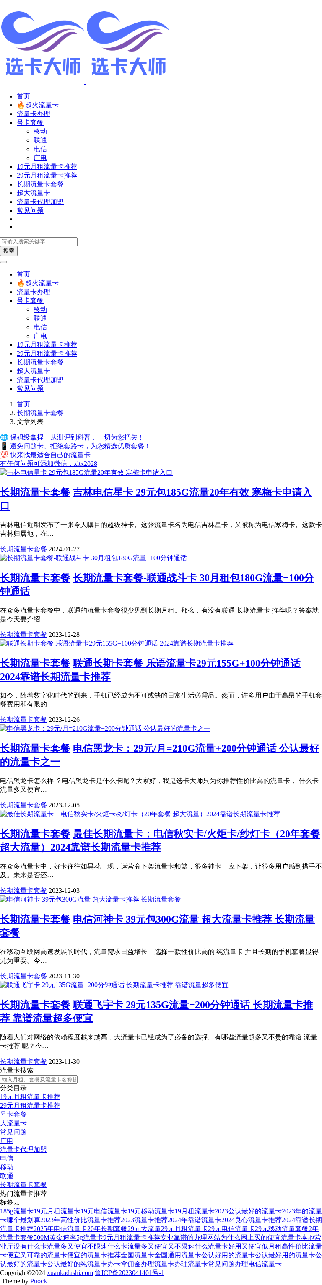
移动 (40, 131)
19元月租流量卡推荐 (47, 166)
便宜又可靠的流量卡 (37, 1255)
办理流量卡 (157, 1263)
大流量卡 (13, 1123)
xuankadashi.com (70, 1272)
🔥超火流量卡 (38, 105)
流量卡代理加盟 (40, 201)
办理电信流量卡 (258, 1263)
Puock (38, 1281)
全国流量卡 (137, 1255)
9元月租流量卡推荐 (131, 1237)
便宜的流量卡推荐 (94, 1255)
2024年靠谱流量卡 (194, 1219)
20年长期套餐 (107, 1228)
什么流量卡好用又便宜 (228, 1246)
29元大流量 (144, 1228)
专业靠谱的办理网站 (190, 1237)
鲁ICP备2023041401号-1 (129, 1272)
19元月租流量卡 (57, 1211)
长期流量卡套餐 (40, 184)
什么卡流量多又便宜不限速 (67, 1246)
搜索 (8, 251)
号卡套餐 (30, 122)
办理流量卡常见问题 (204, 1263)
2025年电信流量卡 (60, 1228)
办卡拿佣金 (124, 1263)
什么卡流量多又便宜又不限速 (151, 1246)
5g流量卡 (89, 1237)
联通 (40, 140)
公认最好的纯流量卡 (77, 1263)
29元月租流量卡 (184, 1228)
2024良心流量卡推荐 (251, 1219)
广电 (40, 157)
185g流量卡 (17, 1211)
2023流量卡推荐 (144, 1219)
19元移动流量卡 (150, 1211)
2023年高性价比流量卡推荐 (80, 1219)
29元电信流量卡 (231, 1228)
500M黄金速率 (55, 1237)
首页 (23, 96)
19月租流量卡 (194, 1211)
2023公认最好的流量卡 (248, 1211)
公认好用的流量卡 (228, 1255)
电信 (40, 149)
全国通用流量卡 (177, 1255)
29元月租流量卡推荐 (47, 175)
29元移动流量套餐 (282, 1228)
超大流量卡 (33, 192)
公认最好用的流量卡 (285, 1255)
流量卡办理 (33, 113)
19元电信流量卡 (103, 1211)
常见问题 (30, 210)
